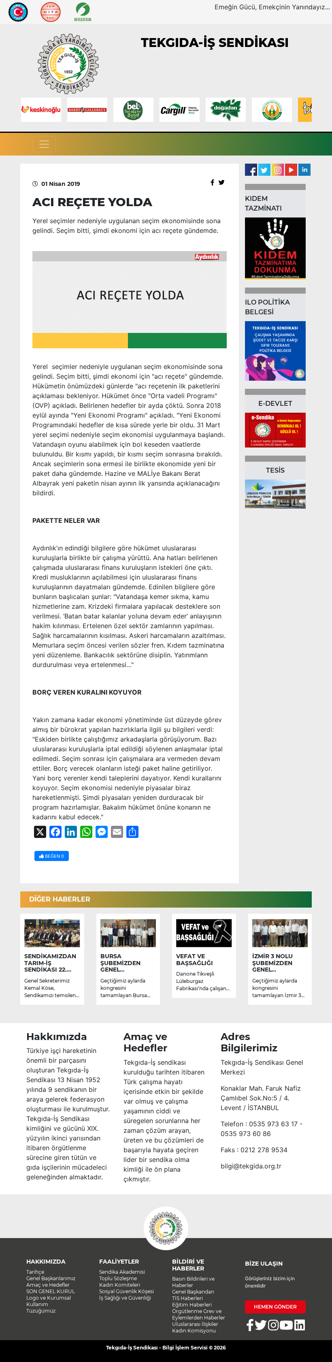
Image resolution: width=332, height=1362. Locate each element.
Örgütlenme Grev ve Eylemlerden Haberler (198, 1314)
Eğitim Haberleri (192, 1305)
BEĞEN (54, 856)
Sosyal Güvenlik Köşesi (126, 1291)
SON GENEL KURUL (50, 1291)
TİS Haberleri (187, 1298)
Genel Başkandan (193, 1292)
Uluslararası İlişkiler (195, 1324)
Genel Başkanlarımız (50, 1278)
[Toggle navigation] (44, 144)
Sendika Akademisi (122, 1272)
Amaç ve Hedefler (48, 1285)
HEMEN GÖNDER (275, 1307)
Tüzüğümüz (40, 1311)
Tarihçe (35, 1272)
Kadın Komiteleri (119, 1285)
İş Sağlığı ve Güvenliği (125, 1298)
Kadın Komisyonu (194, 1331)
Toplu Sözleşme (118, 1278)
